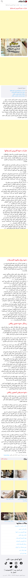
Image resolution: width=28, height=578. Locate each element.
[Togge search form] (2, 1)
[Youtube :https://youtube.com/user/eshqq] (11, 564)
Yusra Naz (6, 455)
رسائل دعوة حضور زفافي (19, 94)
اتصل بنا (13, 572)
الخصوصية (8, 570)
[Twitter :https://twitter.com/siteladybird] (11, 568)
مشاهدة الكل (4, 458)
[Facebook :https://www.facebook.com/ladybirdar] (21, 564)
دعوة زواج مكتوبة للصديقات (18, 92)
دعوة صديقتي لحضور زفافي (18, 95)
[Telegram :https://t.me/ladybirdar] (16, 568)
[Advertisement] (14, 24)
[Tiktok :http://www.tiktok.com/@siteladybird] (5, 564)
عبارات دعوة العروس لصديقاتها (17, 90)
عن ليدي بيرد (18, 570)
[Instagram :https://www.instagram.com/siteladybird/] (16, 564)
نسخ (21, 172)
